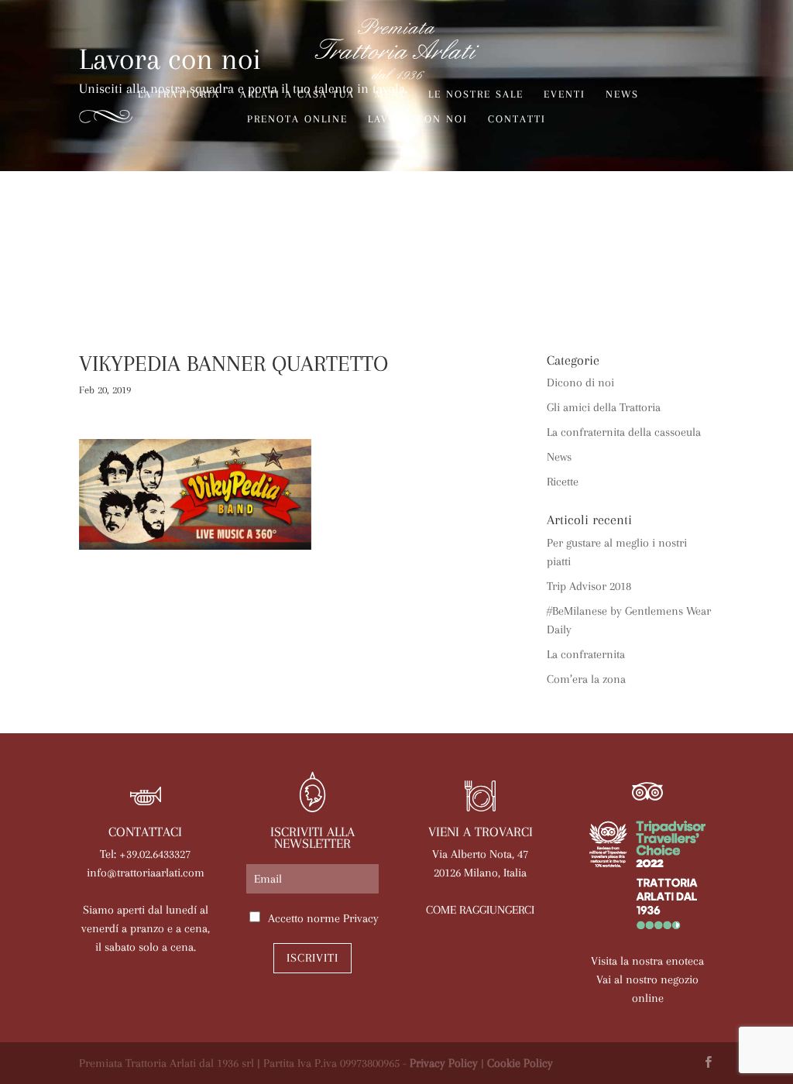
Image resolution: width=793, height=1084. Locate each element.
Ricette (562, 482)
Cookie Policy (520, 1063)
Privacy (361, 918)
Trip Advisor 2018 (589, 586)
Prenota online (297, 119)
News (622, 94)
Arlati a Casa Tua (297, 94)
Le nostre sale (476, 94)
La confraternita (586, 654)
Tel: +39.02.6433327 (145, 854)
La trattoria (179, 94)
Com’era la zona (586, 679)
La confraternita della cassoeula (624, 432)
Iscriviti (312, 958)
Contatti (517, 119)
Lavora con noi (418, 119)
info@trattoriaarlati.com (145, 873)
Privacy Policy (444, 1063)
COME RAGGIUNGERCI (480, 910)
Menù (391, 94)
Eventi (564, 94)
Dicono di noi (580, 382)
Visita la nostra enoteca (647, 961)
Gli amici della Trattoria (604, 407)
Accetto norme (323, 918)
